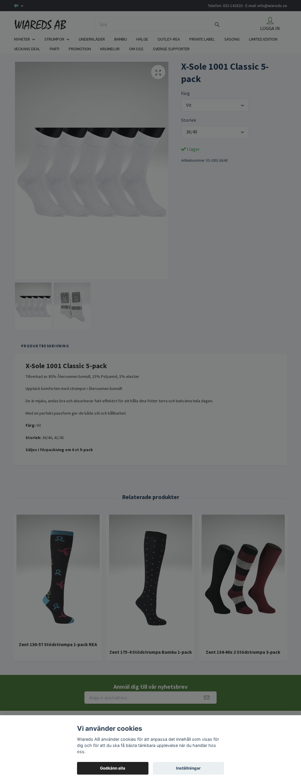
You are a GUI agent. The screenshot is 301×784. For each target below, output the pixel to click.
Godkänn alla (112, 768)
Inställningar (188, 768)
